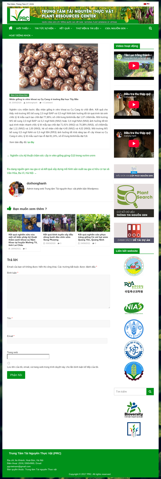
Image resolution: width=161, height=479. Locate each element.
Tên (10, 318)
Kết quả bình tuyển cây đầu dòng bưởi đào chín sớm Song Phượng (58, 237)
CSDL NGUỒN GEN (115, 28)
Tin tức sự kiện (44, 28)
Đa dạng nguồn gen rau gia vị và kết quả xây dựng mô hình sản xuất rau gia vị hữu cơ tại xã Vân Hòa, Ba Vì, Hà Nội (58, 171)
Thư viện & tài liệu (87, 28)
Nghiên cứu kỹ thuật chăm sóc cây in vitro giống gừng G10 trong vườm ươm (51, 155)
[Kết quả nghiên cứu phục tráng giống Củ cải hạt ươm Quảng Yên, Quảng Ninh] (93, 216)
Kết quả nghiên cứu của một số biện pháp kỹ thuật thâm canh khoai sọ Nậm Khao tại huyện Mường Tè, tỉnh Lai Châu (23, 239)
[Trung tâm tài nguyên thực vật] (10, 28)
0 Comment (47, 103)
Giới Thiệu (22, 28)
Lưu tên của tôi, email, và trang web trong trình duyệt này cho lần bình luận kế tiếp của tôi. (53, 367)
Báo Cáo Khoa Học (19, 95)
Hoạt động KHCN (19, 35)
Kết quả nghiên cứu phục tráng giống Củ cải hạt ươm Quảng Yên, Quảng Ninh (93, 237)
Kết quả (65, 28)
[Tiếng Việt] (145, 5)
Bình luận (12, 272)
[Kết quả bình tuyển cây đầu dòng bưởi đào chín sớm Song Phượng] (58, 216)
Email (10, 336)
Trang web (12, 352)
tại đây (31, 142)
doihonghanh (31, 103)
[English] (148, 5)
